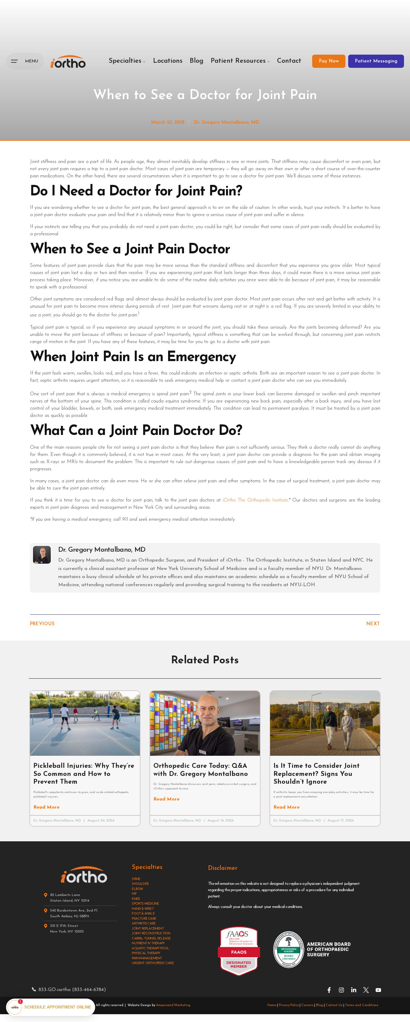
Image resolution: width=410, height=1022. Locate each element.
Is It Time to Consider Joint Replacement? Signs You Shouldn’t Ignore (316, 774)
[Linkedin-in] (354, 990)
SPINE (136, 879)
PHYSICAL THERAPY (146, 953)
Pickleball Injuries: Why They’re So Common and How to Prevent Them (83, 774)
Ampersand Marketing (173, 1005)
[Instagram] (341, 990)
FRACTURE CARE (144, 919)
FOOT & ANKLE (143, 913)
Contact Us (334, 1005)
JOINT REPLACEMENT (148, 928)
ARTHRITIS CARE (143, 923)
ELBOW (137, 889)
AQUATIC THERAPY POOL (150, 948)
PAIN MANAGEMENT (147, 958)
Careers (307, 1005)
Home (271, 1005)
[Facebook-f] (329, 990)
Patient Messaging (376, 61)
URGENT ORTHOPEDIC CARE (152, 963)
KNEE (136, 899)
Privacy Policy (289, 1005)
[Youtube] (378, 990)
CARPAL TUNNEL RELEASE (151, 938)
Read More (46, 807)
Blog (319, 1005)
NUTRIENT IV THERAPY (148, 943)
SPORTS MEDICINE (145, 904)
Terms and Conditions (361, 1005)
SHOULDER (140, 884)
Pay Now (329, 61)
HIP (134, 894)
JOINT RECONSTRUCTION (151, 933)
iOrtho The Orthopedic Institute (255, 500)
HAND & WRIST (142, 909)
